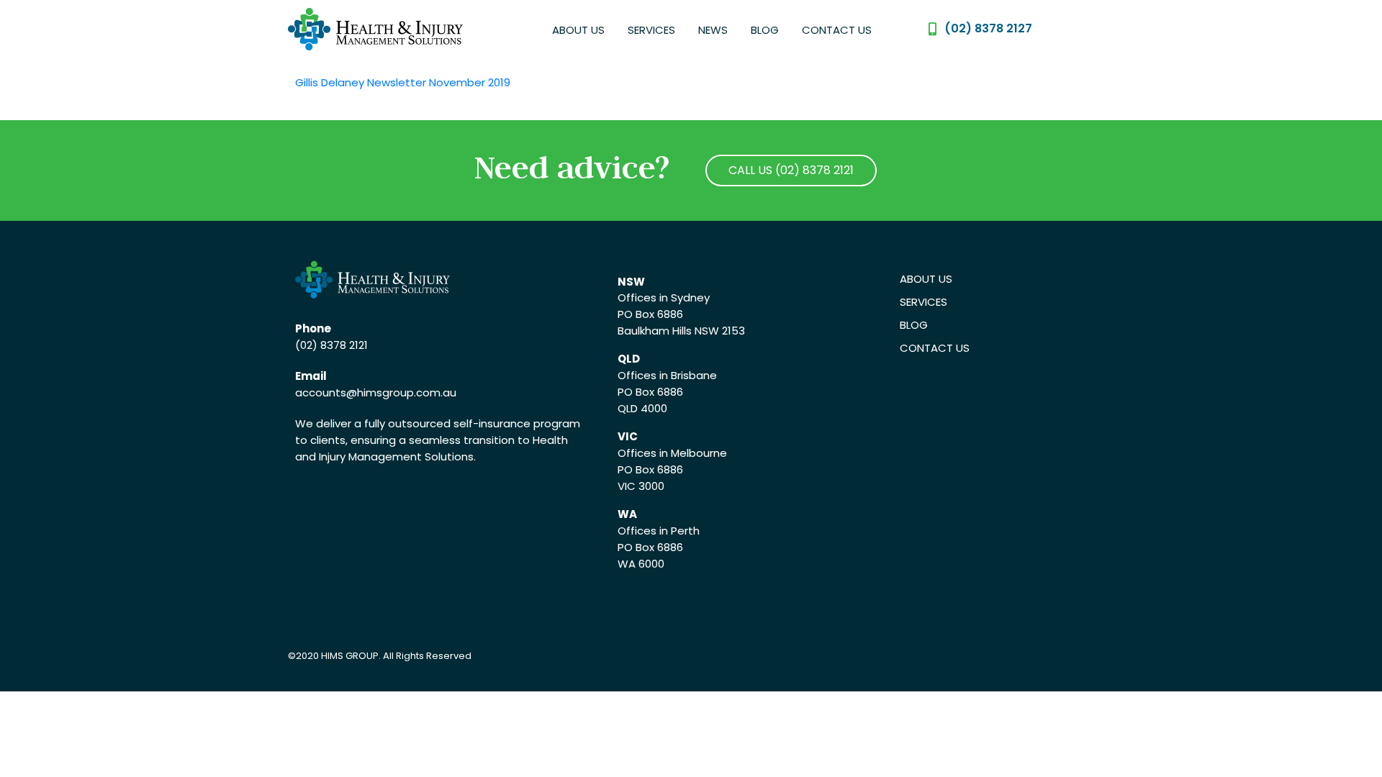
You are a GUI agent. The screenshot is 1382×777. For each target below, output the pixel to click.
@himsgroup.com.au (401, 392)
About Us (578, 29)
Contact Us (837, 29)
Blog (765, 29)
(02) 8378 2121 (331, 345)
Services (651, 29)
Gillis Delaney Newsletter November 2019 (402, 82)
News (713, 29)
